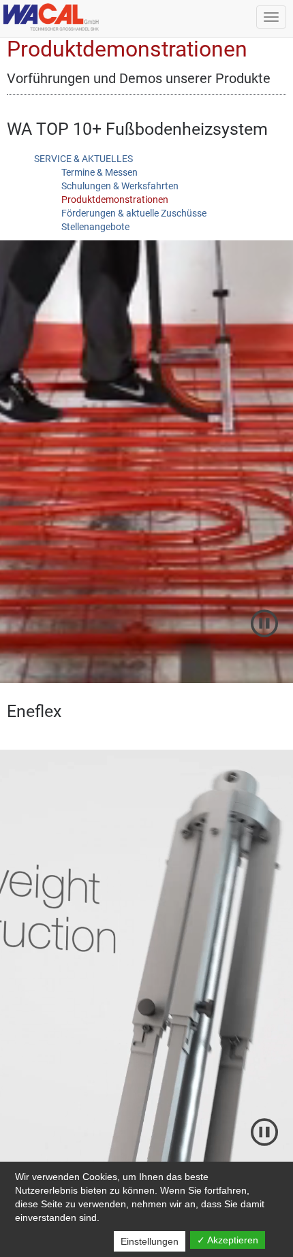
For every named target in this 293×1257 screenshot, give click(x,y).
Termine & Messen (99, 172)
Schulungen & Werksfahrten (120, 185)
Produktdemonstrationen (114, 199)
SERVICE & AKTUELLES (83, 158)
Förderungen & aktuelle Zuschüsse (133, 213)
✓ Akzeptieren (227, 1240)
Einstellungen (150, 1241)
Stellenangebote (95, 226)
